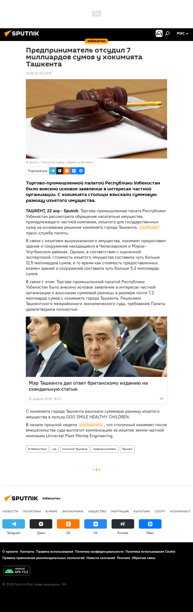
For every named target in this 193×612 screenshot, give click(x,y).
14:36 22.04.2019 (38, 73)
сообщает (149, 227)
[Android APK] (17, 571)
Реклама (123, 558)
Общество (97, 511)
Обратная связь (143, 558)
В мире (51, 511)
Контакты (27, 551)
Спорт (160, 511)
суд (54, 449)
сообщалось (91, 424)
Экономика (72, 511)
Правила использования (54, 551)
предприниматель (105, 449)
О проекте (10, 551)
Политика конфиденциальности (99, 551)
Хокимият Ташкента (74, 449)
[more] (161, 398)
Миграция (120, 511)
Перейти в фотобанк (80, 162)
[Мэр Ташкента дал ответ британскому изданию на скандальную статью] (96, 347)
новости (10, 511)
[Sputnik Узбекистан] (23, 37)
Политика (32, 511)
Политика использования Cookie (150, 551)
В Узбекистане (37, 449)
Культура (141, 511)
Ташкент (127, 449)
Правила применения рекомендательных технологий (43, 558)
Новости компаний (100, 558)
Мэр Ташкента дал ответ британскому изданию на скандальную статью (88, 386)
